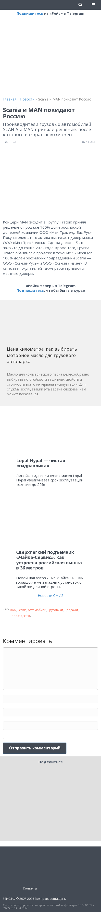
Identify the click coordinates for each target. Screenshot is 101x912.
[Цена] (43, 325)
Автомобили (37, 610)
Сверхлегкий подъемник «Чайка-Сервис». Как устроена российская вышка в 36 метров (49, 560)
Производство (20, 616)
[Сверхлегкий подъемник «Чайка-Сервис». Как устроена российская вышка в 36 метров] (50, 521)
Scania (22, 610)
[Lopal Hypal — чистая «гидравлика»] (50, 432)
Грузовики (55, 610)
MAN (13, 610)
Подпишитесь (30, 13)
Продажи (71, 610)
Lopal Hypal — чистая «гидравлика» (40, 463)
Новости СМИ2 (50, 595)
